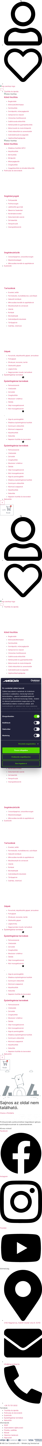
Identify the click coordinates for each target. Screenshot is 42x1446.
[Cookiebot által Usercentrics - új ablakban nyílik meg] (31, 681)
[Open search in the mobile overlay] (21, 1)
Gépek (7, 351)
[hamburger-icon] (1, 89)
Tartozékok (9, 288)
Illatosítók (8, 499)
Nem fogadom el (21, 763)
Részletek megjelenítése (27, 744)
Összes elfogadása (21, 750)
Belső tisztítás (11, 144)
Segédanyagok (11, 196)
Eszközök (8, 266)
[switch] (37, 722)
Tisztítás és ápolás (11, 91)
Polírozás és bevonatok (13, 171)
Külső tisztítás (11, 97)
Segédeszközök (12, 252)
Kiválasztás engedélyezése (21, 757)
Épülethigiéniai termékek (13, 375)
